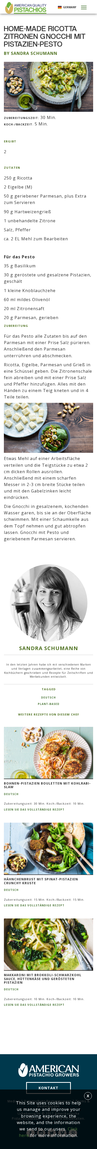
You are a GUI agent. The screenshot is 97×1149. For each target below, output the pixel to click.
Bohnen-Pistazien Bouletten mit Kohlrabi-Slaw (47, 785)
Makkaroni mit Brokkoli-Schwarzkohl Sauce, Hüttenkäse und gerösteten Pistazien (42, 978)
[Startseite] (25, 8)
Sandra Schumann (48, 648)
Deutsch (48, 697)
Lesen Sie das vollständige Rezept (34, 809)
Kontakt (48, 1087)
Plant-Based (48, 704)
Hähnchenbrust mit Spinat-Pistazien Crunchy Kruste (41, 881)
